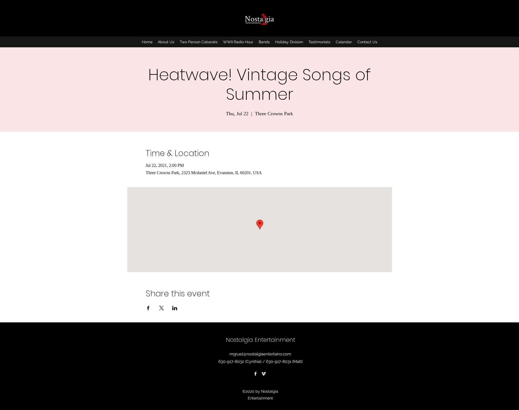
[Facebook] (255, 373)
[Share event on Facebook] (148, 308)
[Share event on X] (161, 308)
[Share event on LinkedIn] (174, 308)
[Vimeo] (263, 373)
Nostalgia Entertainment (260, 340)
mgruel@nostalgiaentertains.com (260, 354)
